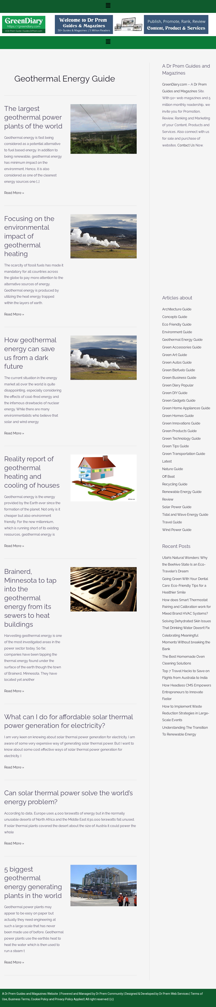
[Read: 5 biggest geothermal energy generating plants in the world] (103, 885)
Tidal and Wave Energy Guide (185, 515)
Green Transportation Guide (183, 454)
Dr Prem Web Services (174, 993)
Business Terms (19, 999)
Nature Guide (172, 469)
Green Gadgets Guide (178, 400)
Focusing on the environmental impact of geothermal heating (29, 236)
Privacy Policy (64, 999)
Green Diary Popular (178, 385)
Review (167, 499)
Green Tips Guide (175, 446)
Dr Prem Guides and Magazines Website (31, 993)
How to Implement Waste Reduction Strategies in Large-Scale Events (185, 713)
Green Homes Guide (178, 416)
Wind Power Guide (176, 530)
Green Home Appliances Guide (186, 408)
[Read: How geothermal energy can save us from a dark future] (103, 357)
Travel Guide (172, 522)
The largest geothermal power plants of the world (33, 117)
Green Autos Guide (177, 362)
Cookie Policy (40, 999)
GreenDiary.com (174, 84)
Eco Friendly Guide (176, 324)
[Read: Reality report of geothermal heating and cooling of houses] (103, 478)
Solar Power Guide (176, 507)
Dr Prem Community (109, 993)
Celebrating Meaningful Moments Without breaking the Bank (186, 642)
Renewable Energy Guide (181, 492)
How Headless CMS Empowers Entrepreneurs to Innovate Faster (186, 692)
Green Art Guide (174, 355)
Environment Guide (177, 332)
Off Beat (168, 477)
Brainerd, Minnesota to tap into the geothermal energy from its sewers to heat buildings (30, 598)
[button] (108, 6)
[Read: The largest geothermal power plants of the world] (103, 129)
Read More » (14, 192)
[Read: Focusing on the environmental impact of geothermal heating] (103, 236)
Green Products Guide (179, 431)
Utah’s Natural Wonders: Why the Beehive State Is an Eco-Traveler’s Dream (185, 564)
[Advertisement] (187, 221)
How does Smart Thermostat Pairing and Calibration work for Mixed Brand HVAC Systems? (186, 606)
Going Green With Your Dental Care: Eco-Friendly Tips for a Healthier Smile (185, 585)
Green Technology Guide (181, 439)
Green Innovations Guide (181, 423)
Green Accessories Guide (181, 347)
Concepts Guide (174, 317)
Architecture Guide (176, 309)
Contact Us (186, 145)
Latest (167, 461)
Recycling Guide (174, 484)
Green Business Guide (179, 378)
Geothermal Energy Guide (182, 340)
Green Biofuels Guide (178, 370)
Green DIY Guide (174, 393)
